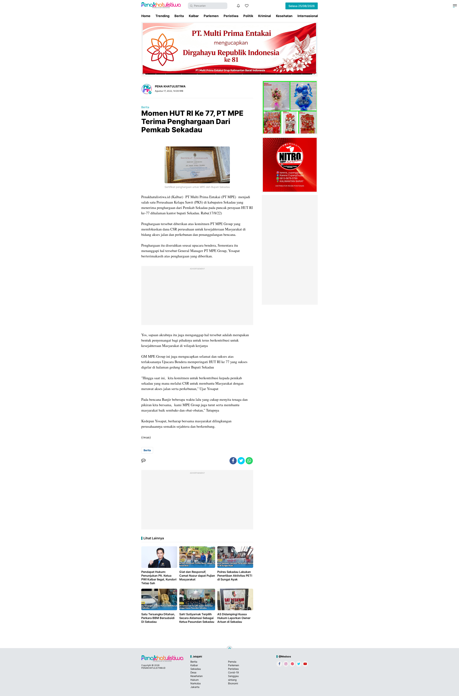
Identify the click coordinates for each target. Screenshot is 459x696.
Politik (248, 16)
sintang (232, 679)
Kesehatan (284, 16)
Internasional (307, 16)
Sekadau (195, 668)
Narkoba (195, 683)
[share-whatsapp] (249, 460)
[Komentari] (143, 460)
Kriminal (264, 16)
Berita (179, 16)
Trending (162, 16)
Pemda (232, 661)
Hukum (194, 679)
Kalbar (194, 16)
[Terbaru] (238, 5)
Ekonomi (233, 683)
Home (145, 16)
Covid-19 (233, 672)
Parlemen (211, 16)
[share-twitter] (241, 460)
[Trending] (247, 5)
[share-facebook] (233, 460)
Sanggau (233, 676)
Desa (193, 672)
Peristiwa (231, 16)
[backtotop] (229, 649)
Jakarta (194, 686)
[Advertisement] (197, 296)
